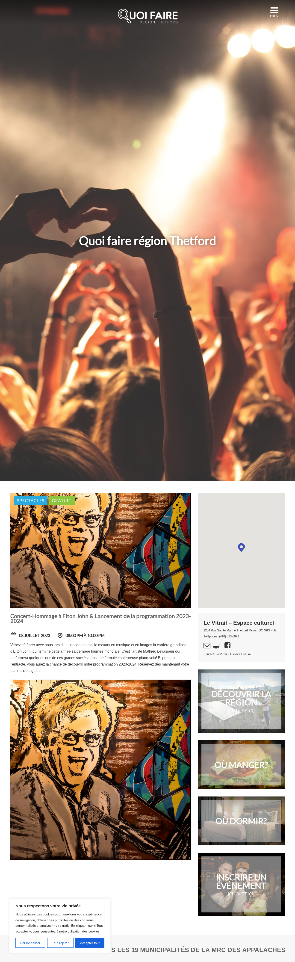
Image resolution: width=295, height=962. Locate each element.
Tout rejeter (60, 943)
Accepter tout (90, 943)
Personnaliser (30, 943)
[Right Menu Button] (274, 10)
